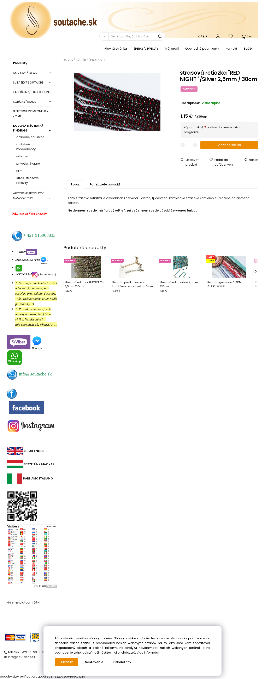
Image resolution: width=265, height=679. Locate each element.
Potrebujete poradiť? (105, 184)
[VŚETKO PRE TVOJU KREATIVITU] (132, 20)
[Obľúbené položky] (231, 36)
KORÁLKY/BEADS (24, 102)
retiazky (22, 156)
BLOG (248, 49)
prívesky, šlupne (28, 163)
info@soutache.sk (21, 657)
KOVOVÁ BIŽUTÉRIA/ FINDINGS (28, 128)
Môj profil (172, 49)
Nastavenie (94, 662)
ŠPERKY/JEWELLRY (146, 49)
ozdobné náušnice (30, 137)
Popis (75, 184)
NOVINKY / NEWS (25, 73)
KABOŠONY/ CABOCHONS (32, 92)
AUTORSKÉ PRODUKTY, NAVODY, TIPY (28, 195)
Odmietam (122, 662)
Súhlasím (66, 662)
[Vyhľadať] (103, 36)
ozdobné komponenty (26, 146)
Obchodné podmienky (202, 49)
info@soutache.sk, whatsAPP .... (36, 324)
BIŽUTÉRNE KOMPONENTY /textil (30, 113)
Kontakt (231, 49)
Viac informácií (148, 652)
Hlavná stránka (116, 49)
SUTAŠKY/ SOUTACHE (28, 82)
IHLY (19, 171)
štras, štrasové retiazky (27, 180)
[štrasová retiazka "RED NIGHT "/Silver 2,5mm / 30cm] (117, 102)
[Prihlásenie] (218, 36)
